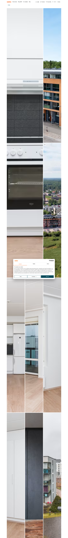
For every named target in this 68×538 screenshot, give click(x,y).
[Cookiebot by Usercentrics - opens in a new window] (50, 260)
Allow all (47, 276)
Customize (33, 276)
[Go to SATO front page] (9, 2)
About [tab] (48, 263)
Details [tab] (34, 263)
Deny (21, 276)
